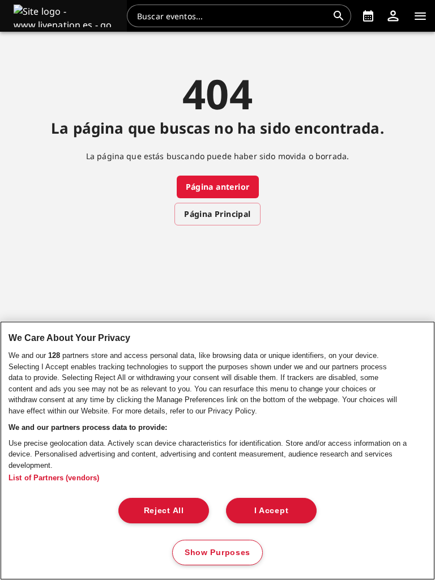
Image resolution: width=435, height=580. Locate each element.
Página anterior (218, 186)
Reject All (164, 510)
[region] (217, 450)
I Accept (271, 510)
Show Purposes (217, 552)
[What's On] (368, 16)
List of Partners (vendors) (53, 478)
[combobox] (232, 16)
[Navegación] (420, 16)
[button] (63, 16)
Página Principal (217, 213)
